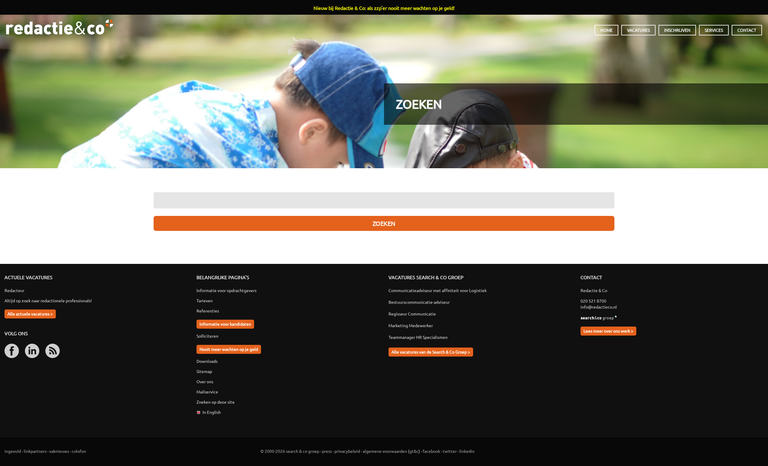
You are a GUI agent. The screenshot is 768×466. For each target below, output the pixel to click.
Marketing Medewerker (410, 325)
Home (606, 30)
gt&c (414, 451)
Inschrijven (677, 30)
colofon (79, 451)
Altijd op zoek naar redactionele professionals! (48, 300)
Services (714, 30)
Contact (746, 30)
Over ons (204, 381)
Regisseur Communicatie (412, 313)
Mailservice (207, 391)
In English (211, 412)
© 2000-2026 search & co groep (289, 451)
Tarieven (204, 300)
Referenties (207, 310)
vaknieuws (59, 451)
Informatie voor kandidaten (225, 324)
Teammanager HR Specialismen (418, 337)
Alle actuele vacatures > (30, 313)
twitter (450, 451)
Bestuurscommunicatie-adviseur (419, 302)
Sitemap (204, 371)
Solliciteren (207, 336)
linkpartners (35, 451)
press (327, 451)
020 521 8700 (593, 300)
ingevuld (12, 451)
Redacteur (14, 290)
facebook (431, 451)
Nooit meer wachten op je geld (229, 349)
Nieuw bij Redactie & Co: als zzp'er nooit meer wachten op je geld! (384, 8)
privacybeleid (347, 451)
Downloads (207, 361)
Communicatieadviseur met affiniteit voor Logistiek (437, 290)
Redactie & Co (59, 27)
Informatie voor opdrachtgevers (226, 290)
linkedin (467, 451)
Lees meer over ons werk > (608, 330)
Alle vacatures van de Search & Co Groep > (431, 351)
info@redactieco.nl (598, 306)
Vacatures (638, 30)
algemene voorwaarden (385, 451)
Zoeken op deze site (215, 402)
